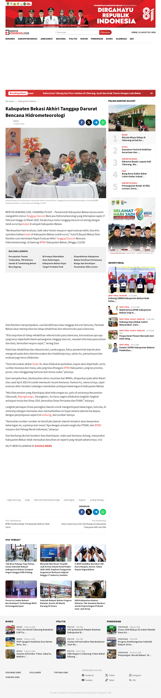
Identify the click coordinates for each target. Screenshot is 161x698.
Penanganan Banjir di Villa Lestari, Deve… (136, 187)
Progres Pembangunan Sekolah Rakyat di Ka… (135, 643)
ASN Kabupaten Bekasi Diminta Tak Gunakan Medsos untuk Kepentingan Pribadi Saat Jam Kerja (90, 604)
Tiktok (111, 680)
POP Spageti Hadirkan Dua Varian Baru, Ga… (34, 643)
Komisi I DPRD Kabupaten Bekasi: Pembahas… (137, 349)
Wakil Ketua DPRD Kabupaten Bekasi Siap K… (135, 311)
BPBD (42, 242)
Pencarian (105, 32)
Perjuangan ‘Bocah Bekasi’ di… (134, 655)
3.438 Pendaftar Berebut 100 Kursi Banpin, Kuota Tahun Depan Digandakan (89, 566)
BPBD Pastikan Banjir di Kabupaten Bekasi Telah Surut (28, 524)
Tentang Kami (61, 672)
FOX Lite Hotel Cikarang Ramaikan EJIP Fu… (35, 631)
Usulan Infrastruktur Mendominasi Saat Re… (85, 643)
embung (46, 415)
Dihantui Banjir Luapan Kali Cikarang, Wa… (136, 163)
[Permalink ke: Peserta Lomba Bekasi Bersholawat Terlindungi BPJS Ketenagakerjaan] (21, 589)
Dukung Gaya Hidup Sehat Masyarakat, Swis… (133, 323)
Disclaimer (35, 672)
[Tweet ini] (89, 122)
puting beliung (97, 499)
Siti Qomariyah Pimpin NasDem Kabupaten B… (83, 631)
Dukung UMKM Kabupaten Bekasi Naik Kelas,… (128, 300)
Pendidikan (123, 627)
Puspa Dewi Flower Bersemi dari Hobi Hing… (136, 337)
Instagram (137, 675)
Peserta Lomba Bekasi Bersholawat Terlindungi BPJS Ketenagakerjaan (21, 603)
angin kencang (14, 499)
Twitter (112, 675)
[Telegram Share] (96, 122)
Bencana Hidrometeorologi (47, 499)
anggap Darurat (36, 216)
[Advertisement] (80, 66)
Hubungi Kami (12, 677)
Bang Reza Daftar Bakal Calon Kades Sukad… (134, 175)
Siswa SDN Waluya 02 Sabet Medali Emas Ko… (136, 631)
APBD (67, 368)
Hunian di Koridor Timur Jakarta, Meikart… (34, 655)
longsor (82, 499)
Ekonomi (123, 296)
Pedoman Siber (13, 672)
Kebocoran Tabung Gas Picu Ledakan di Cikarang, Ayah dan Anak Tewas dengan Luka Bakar (68, 93)
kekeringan (69, 499)
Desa (124, 171)
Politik (70, 627)
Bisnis (125, 147)
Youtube (88, 680)
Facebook (89, 675)
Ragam (125, 135)
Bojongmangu (26, 396)
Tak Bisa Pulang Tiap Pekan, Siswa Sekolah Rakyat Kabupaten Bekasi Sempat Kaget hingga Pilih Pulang (20, 568)
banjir (26, 224)
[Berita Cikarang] (17, 32)
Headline (141, 319)
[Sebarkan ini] (82, 122)
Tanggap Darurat (65, 238)
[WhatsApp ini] (103, 122)
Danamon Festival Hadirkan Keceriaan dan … (136, 151)
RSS (134, 680)
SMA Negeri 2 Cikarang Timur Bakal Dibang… (86, 655)
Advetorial (113, 296)
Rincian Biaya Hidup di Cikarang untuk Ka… (133, 139)
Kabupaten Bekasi (129, 159)
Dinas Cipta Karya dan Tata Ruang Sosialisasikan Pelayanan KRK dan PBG (84, 524)
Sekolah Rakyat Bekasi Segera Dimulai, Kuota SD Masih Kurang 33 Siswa (56, 603)
